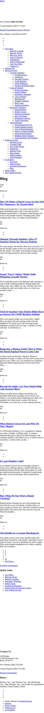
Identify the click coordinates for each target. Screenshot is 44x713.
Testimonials (14, 60)
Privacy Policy (10, 706)
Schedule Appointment (9, 566)
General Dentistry (16, 88)
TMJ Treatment (16, 157)
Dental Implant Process (24, 127)
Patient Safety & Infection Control (18, 588)
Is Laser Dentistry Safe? (12, 461)
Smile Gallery (10, 170)
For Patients (9, 160)
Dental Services (11, 71)
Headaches (14, 149)
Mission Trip (10, 68)
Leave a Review (23, 30)
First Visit (13, 162)
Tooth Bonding (20, 81)
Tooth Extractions (21, 121)
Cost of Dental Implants (24, 129)
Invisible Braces (21, 75)
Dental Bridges (20, 110)
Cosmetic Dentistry (17, 73)
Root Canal (19, 103)
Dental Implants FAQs (23, 125)
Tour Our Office (16, 64)
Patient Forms (15, 164)
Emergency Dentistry (23, 94)
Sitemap (8, 703)
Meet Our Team (16, 55)
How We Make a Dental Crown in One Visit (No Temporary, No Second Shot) (22, 203)
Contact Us (14, 66)
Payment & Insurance (18, 166)
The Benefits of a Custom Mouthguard (19, 533)
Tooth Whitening (21, 84)
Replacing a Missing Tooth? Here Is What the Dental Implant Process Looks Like (21, 350)
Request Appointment (8, 30)
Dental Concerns (11, 140)
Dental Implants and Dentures (26, 138)
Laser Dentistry (21, 97)
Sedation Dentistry (22, 105)
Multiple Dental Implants (24, 136)
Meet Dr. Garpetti (16, 51)
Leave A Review (16, 57)
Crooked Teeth (15, 144)
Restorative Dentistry (18, 107)
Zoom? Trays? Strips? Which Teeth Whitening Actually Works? (18, 275)
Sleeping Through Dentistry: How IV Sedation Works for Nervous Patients (18, 240)
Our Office (9, 49)
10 (6, 559)
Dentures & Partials (22, 114)
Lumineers (19, 77)
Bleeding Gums (16, 142)
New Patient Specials (13, 173)
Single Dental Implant (23, 134)
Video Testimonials (17, 62)
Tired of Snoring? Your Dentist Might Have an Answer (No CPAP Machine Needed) (22, 313)
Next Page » (9, 561)
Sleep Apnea (15, 153)
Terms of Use (10, 708)
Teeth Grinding (16, 155)
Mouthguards (20, 99)
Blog (12, 168)
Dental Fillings (20, 92)
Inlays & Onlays (21, 116)
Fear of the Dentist (17, 147)
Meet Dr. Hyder (16, 53)
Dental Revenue (26, 701)
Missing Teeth (15, 151)
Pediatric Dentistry (22, 101)
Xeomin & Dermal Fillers (24, 86)
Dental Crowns (20, 112)
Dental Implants (16, 123)
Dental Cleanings (21, 90)
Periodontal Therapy (22, 118)
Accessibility (10, 710)
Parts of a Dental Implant (24, 131)
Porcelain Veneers (21, 79)
